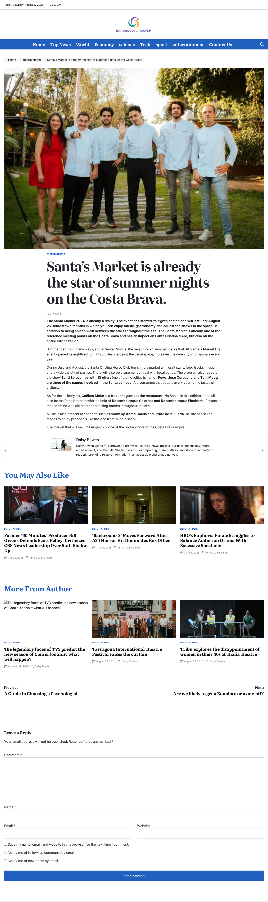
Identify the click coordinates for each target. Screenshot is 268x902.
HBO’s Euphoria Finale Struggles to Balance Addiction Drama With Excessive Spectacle (217, 540)
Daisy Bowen (42, 666)
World (82, 44)
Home (38, 44)
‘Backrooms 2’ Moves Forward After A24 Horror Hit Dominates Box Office (131, 537)
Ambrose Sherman (41, 557)
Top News (60, 44)
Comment (13, 755)
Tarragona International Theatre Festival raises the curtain (127, 651)
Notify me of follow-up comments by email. (41, 852)
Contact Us (220, 44)
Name (10, 807)
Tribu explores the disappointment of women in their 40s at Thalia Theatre (220, 651)
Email (9, 826)
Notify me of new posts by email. (33, 861)
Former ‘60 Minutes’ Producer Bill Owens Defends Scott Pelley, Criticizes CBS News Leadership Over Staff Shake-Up (45, 542)
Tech (145, 44)
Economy (104, 44)
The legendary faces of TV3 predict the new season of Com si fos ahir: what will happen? (44, 654)
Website (143, 826)
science (127, 44)
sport (161, 44)
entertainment (188, 44)
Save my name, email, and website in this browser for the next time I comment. (68, 844)
